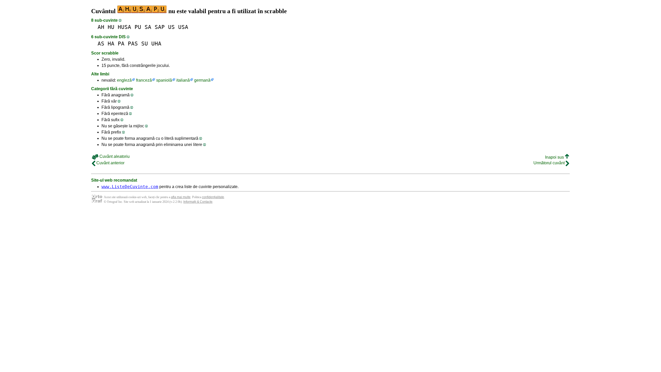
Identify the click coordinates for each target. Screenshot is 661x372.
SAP (160, 27)
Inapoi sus (555, 157)
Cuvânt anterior (109, 163)
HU (111, 27)
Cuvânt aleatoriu (114, 156)
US (171, 27)
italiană (183, 80)
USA (183, 27)
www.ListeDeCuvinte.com (129, 186)
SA (148, 27)
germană (202, 80)
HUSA (124, 27)
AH (101, 27)
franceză (144, 80)
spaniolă (164, 80)
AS (101, 43)
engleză (124, 80)
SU (144, 43)
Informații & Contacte (198, 202)
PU (138, 27)
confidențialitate (213, 197)
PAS (133, 43)
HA (111, 43)
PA (121, 43)
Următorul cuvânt (549, 163)
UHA (156, 43)
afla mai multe (181, 197)
